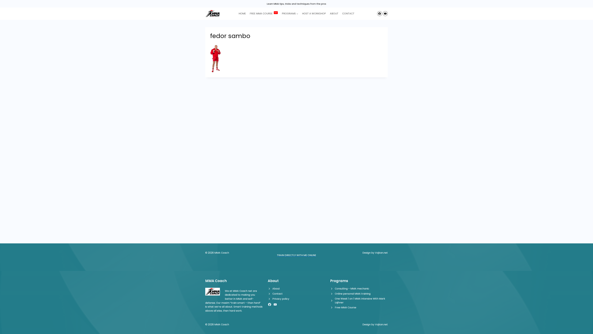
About (334, 13)
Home (242, 13)
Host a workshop (314, 13)
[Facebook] (379, 13)
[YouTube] (385, 13)
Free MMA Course (345, 307)
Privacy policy (280, 299)
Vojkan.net (381, 253)
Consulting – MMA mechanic (352, 288)
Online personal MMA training (352, 293)
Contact (348, 13)
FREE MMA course (263, 13)
